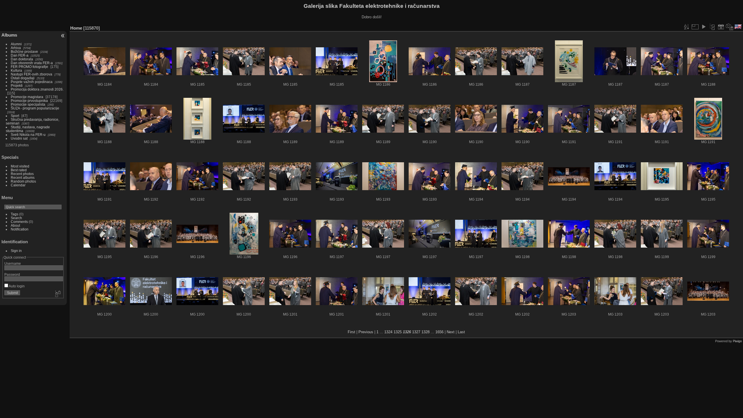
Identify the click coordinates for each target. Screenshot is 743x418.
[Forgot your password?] (57, 294)
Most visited (20, 166)
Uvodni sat (19, 138)
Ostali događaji (23, 78)
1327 (416, 332)
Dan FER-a (19, 55)
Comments (19, 222)
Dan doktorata (22, 59)
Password (12, 274)
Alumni (16, 44)
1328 (425, 332)
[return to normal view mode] (712, 26)
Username (12, 263)
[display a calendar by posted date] (721, 26)
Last (461, 332)
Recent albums (23, 177)
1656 (439, 332)
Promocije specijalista (28, 104)
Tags (14, 214)
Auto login (16, 286)
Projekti (17, 85)
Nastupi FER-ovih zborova (31, 74)
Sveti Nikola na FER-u (28, 134)
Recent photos (22, 174)
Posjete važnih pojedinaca (32, 82)
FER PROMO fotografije (29, 67)
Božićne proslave (24, 51)
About (15, 225)
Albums (9, 35)
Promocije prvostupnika (29, 100)
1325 (398, 332)
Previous (365, 332)
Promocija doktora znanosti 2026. (37, 89)
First (351, 332)
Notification (19, 229)
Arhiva (16, 48)
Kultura (16, 70)
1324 (388, 332)
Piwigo (737, 341)
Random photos (23, 181)
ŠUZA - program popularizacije (35, 108)
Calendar (18, 185)
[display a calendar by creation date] (729, 26)
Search (16, 218)
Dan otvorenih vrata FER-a (32, 63)
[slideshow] (703, 26)
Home (76, 28)
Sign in (16, 251)
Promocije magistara (27, 97)
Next (451, 332)
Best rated (19, 170)
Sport (15, 116)
